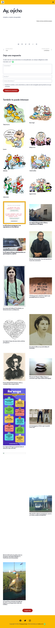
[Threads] (34, 620)
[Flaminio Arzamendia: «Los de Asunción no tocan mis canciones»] (40, 232)
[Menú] (53, 2)
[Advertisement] (27, 33)
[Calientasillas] (40, 154)
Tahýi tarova (6, 124)
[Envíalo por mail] (18, 44)
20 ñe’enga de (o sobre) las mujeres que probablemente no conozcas (39, 296)
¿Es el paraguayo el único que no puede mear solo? (39, 426)
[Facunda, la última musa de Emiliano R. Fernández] (40, 315)
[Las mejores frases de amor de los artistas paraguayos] (14, 320)
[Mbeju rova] (40, 131)
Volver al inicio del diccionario (44, 21)
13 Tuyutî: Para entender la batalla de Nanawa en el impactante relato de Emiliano (12, 603)
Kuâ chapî (31, 122)
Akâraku (5, 171)
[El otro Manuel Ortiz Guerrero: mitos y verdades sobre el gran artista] (14, 353)
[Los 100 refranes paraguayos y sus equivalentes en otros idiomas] (14, 202)
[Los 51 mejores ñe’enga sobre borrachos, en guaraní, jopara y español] (14, 239)
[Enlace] (2, 2)
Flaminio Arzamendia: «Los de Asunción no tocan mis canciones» (40, 259)
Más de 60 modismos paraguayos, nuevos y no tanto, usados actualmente (40, 514)
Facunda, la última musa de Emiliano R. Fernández (39, 347)
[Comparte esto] (22, 44)
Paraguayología (23, 624)
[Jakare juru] (14, 176)
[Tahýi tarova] (14, 103)
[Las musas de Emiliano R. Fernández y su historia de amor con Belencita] (14, 266)
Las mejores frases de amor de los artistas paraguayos (14, 341)
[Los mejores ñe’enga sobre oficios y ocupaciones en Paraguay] (40, 205)
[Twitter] (25, 620)
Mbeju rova (32, 147)
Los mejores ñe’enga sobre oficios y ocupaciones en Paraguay (38, 223)
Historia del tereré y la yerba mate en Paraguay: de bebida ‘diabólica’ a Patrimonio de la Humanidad (12, 556)
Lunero (5, 149)
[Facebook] (20, 620)
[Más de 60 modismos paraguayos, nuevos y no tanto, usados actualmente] (40, 496)
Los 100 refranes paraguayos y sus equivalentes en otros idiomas (12, 226)
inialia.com (40, 624)
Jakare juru (6, 197)
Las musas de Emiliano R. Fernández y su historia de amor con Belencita (13, 308)
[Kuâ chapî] (40, 105)
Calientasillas (32, 170)
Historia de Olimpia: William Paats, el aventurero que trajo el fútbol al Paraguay (40, 377)
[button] (13, 62)
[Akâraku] (14, 154)
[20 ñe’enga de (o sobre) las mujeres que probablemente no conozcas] (40, 278)
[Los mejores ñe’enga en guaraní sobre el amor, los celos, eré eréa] (14, 389)
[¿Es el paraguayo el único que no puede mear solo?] (40, 410)
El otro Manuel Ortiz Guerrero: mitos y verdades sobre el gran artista (12, 383)
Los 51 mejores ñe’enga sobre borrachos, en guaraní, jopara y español (14, 253)
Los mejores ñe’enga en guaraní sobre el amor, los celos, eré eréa (13, 447)
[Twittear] (26, 44)
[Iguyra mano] (40, 179)
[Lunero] (14, 130)
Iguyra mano (32, 194)
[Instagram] (30, 620)
